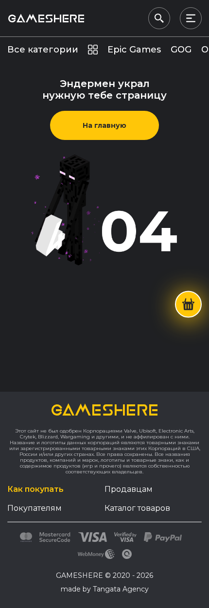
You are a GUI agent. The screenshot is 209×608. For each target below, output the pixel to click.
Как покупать (35, 489)
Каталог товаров (137, 508)
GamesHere (46, 18)
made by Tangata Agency (105, 589)
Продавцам (128, 489)
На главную (104, 125)
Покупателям (34, 508)
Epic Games (134, 49)
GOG (181, 49)
